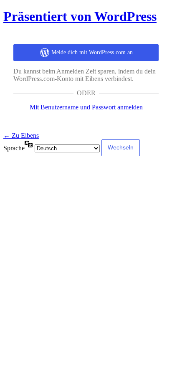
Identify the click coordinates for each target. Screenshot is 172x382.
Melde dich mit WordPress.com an (92, 52)
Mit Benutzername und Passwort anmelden (86, 107)
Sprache (14, 148)
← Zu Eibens (21, 135)
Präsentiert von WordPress (80, 16)
